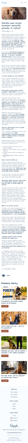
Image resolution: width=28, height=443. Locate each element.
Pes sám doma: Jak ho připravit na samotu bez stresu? (13, 376)
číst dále (5, 306)
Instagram (15, 420)
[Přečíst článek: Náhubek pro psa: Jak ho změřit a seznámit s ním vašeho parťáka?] (14, 342)
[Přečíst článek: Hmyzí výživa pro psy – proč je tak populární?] (14, 317)
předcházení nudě (8, 155)
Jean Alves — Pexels (10, 268)
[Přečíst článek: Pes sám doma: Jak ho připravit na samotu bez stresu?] (14, 367)
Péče (14, 406)
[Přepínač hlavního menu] (25, 2)
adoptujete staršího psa (19, 106)
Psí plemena (14, 397)
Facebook (15, 418)
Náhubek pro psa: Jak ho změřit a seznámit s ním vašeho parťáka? (13, 352)
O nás (14, 415)
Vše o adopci (14, 392)
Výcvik (14, 404)
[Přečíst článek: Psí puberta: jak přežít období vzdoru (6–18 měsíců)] (14, 293)
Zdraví (14, 408)
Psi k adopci (14, 394)
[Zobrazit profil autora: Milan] (3, 275)
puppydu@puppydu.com (14, 432)
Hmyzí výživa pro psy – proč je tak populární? (12, 327)
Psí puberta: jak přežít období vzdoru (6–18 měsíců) (12, 302)
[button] (21, 2)
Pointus (19, 440)
